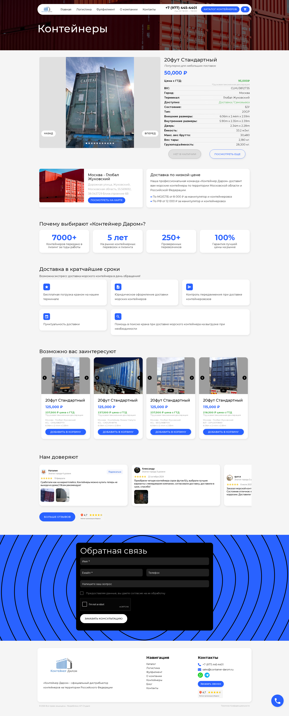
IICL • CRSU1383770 (55, 422)
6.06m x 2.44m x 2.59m (56, 425)
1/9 (223, 390)
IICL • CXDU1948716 (107, 422)
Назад (48, 133)
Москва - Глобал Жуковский (60, 420)
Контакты (149, 9)
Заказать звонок (211, 683)
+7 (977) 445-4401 (213, 664)
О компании (129, 9)
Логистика (83, 9)
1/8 (65, 390)
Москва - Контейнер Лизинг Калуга (116, 420)
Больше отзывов (57, 516)
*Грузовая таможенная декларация (231, 84)
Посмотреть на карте (107, 200)
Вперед (150, 133)
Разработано (78, 706)
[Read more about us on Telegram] (207, 675)
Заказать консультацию (104, 618)
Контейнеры (154, 680)
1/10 (118, 390)
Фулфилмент (106, 9)
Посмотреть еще (227, 154)
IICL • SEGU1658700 (160, 422)
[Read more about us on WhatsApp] (200, 675)
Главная (66, 9)
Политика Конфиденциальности (235, 706)
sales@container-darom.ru (218, 669)
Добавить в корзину (65, 431)
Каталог (151, 664)
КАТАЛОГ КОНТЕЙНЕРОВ (220, 9)
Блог (149, 684)
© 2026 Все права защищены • (53, 706)
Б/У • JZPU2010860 (212, 422)
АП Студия (84, 706)
